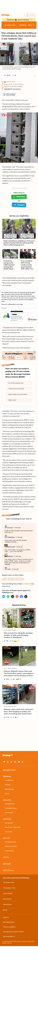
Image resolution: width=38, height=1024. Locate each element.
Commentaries (9, 850)
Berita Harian (7, 899)
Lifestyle (7, 784)
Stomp (5, 910)
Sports (7, 793)
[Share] (33, 75)
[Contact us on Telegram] (3, 596)
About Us (6, 917)
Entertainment (9, 789)
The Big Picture (10, 804)
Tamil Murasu (7, 904)
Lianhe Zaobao (7, 893)
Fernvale (10, 579)
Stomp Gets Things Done (13, 827)
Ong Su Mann (10, 82)
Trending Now (9, 780)
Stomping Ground (10, 842)
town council (19, 579)
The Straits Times (8, 882)
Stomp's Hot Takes (11, 846)
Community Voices (11, 808)
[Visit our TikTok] (12, 596)
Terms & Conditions (9, 927)
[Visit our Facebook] (21, 596)
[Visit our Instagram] (16, 596)
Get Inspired (9, 823)
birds (4, 579)
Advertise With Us (9, 936)
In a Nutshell (9, 812)
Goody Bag (8, 831)
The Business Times (9, 888)
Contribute (32, 15)
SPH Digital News (8, 922)
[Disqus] (19, 547)
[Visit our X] (25, 596)
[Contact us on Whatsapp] (8, 596)
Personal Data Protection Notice (13, 931)
